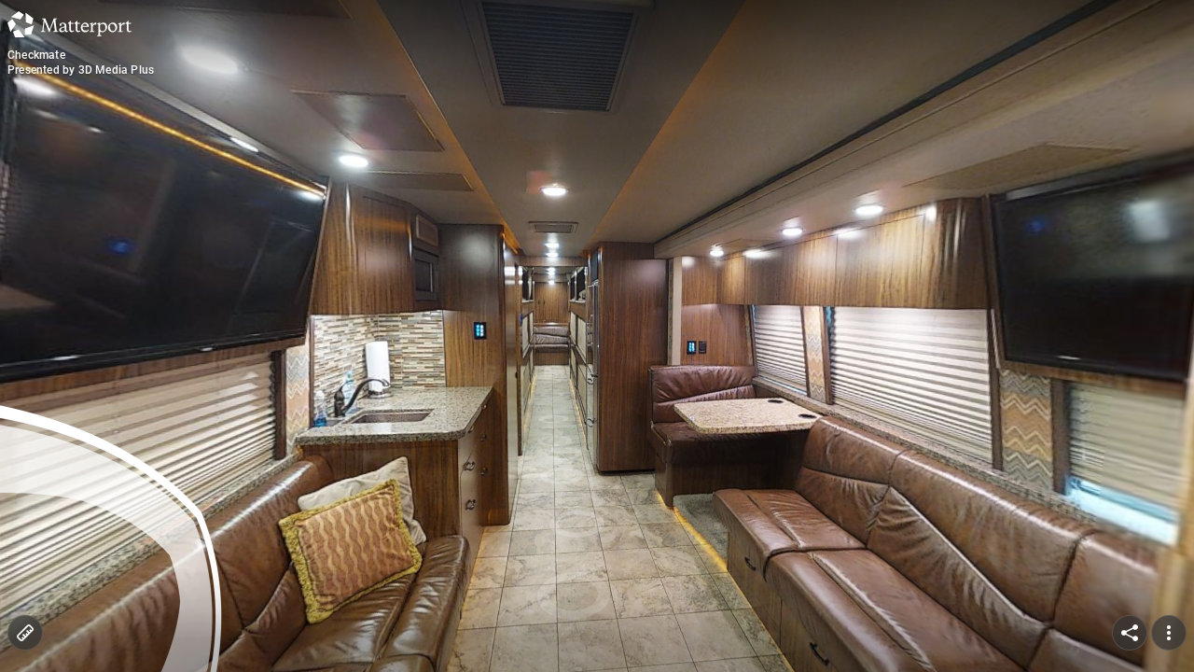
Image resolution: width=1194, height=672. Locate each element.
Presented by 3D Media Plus (80, 70)
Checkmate (36, 55)
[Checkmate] (597, 336)
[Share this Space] (1129, 633)
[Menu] (1169, 633)
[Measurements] (25, 633)
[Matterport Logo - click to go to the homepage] (69, 24)
